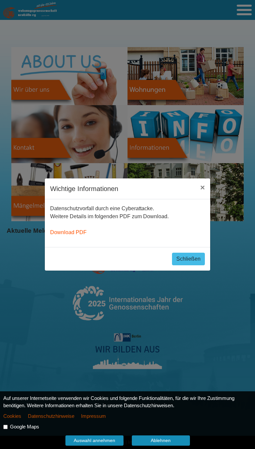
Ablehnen (161, 440)
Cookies (12, 416)
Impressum (93, 416)
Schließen (188, 259)
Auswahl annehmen (94, 440)
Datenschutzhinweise (51, 416)
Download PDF (68, 232)
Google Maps (24, 426)
